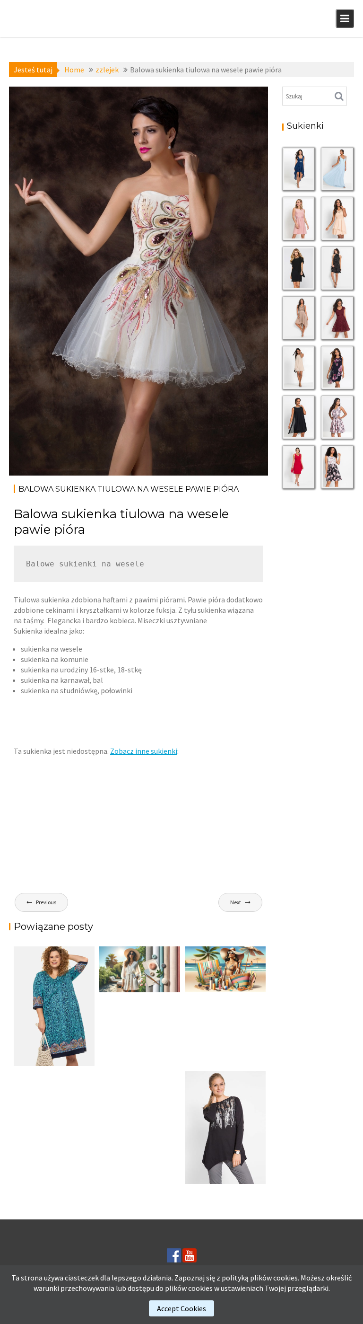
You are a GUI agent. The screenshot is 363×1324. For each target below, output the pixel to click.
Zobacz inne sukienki (143, 751)
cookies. (286, 1277)
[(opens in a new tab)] (54, 1006)
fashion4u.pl (228, 107)
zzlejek (59, 118)
